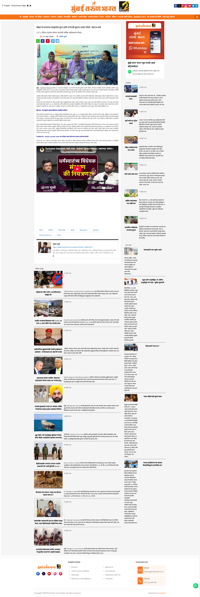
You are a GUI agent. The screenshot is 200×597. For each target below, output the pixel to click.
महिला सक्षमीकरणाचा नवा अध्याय (131, 148)
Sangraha (162, 593)
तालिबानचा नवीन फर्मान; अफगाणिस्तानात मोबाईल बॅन (48, 293)
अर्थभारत (74, 16)
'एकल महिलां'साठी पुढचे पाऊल (152, 396)
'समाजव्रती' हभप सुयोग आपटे (152, 250)
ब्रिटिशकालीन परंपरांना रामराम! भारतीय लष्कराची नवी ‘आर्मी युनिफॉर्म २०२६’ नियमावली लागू (48, 465)
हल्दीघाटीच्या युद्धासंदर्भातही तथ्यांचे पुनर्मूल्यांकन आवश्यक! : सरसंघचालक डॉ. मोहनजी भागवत (48, 350)
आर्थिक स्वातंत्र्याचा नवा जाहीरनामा (131, 202)
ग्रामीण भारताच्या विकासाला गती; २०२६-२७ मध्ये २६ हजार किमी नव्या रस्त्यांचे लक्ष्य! (48, 322)
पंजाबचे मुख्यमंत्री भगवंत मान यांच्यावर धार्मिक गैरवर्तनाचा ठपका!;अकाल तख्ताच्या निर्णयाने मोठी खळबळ (48, 407)
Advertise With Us (112, 575)
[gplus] (186, 6)
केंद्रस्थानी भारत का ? (152, 346)
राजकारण (46, 16)
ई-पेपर (102, 16)
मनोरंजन (108, 16)
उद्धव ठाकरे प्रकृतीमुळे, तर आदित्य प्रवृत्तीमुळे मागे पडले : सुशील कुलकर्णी (152, 281)
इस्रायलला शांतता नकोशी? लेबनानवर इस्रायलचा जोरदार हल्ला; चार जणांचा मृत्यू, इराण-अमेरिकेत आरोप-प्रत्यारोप (48, 379)
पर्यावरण (53, 16)
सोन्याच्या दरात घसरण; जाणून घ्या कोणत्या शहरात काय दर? (48, 493)
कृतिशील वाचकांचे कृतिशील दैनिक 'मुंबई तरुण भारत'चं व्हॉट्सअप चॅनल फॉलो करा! (146, 72)
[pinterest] (182, 6)
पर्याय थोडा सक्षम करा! (131, 174)
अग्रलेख (60, 16)
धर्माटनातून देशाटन (168, 16)
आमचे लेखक (82, 16)
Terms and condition (80, 571)
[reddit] (196, 6)
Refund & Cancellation (81, 578)
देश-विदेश (38, 16)
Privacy (74, 567)
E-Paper (6, 5)
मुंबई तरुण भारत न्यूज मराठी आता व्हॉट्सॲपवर (141, 64)
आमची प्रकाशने (93, 16)
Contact (109, 578)
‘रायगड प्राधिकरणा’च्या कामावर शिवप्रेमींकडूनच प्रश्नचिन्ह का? (152, 464)
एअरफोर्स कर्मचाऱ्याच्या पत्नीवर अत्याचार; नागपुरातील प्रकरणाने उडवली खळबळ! (48, 550)
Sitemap (75, 575)
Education (83, 230)
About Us (109, 567)
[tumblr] (193, 6)
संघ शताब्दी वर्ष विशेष (154, 16)
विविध (114, 16)
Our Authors (110, 571)
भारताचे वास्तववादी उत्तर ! (131, 97)
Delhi (59, 235)
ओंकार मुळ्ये (63, 36)
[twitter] (179, 6)
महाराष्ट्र (31, 16)
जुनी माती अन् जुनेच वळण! (131, 122)
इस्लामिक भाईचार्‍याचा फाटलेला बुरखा (131, 228)
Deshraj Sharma (45, 235)
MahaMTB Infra (140, 16)
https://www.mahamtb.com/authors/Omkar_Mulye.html (72, 247)
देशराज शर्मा (61, 230)
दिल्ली (72, 230)
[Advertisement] (83, 211)
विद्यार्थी (51, 230)
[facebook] (175, 6)
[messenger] (189, 6)
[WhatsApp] (38, 41)
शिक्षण (41, 230)
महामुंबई (25, 16)
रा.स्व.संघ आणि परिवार (124, 16)
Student (96, 230)
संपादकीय (67, 16)
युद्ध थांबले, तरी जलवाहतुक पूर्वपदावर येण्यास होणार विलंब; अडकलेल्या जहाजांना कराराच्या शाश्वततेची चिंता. (48, 436)
